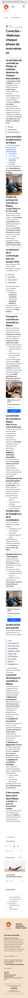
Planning (6, 973)
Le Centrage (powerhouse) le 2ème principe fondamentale (14, 876)
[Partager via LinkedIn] (14, 846)
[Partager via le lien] (18, 846)
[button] (14, 397)
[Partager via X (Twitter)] (10, 846)
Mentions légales (8, 976)
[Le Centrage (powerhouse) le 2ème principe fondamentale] (14, 866)
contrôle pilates (11, 837)
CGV (5, 979)
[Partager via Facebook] (6, 846)
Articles (6, 17)
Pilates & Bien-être (16, 17)
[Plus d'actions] (21, 26)
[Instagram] (23, 2)
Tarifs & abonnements (10, 975)
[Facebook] (25, 2)
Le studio (6, 972)
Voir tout (20, 857)
